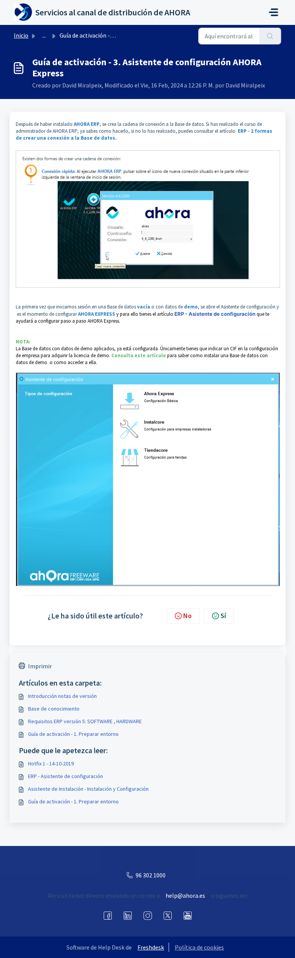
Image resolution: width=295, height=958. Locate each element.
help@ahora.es (185, 895)
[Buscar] (270, 36)
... (44, 35)
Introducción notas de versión (62, 696)
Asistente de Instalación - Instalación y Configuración (88, 788)
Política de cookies (199, 947)
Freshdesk (151, 947)
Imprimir (40, 666)
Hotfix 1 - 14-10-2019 (51, 763)
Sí (223, 615)
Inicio (21, 35)
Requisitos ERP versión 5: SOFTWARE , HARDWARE (85, 721)
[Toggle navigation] (273, 12)
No (187, 615)
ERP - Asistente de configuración (65, 776)
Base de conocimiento (54, 708)
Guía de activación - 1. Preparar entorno (73, 733)
